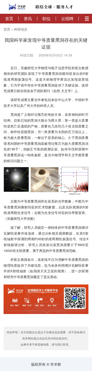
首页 (9, 19)
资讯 (28, 19)
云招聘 (67, 19)
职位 (46, 19)
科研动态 (20, 29)
